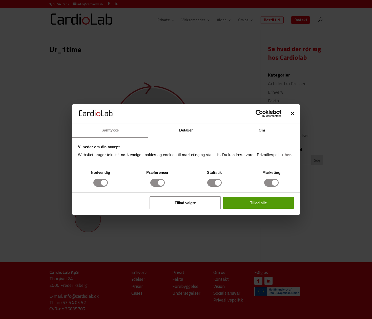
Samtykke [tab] (110, 130)
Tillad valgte (185, 203)
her (288, 155)
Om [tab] (262, 130)
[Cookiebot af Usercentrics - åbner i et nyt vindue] (259, 113)
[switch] (157, 183)
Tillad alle (258, 203)
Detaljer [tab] (186, 130)
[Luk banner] (292, 113)
